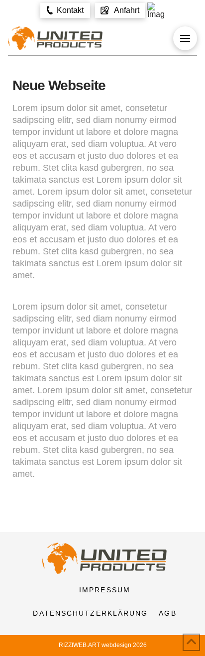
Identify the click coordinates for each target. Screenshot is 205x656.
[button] (65, 10)
